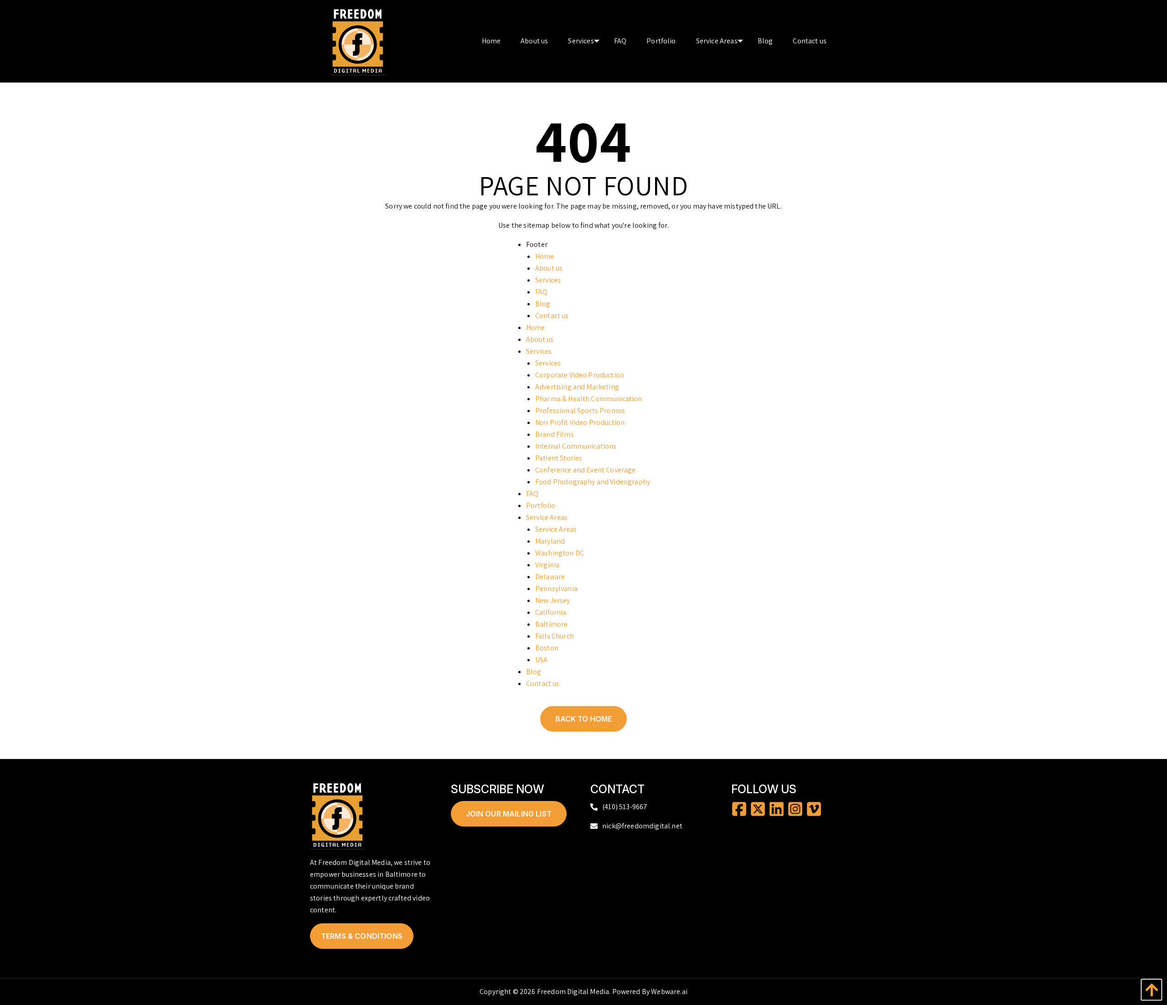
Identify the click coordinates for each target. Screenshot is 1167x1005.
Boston (546, 648)
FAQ (541, 292)
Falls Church (554, 636)
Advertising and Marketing (577, 387)
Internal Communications (576, 446)
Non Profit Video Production (580, 422)
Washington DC (559, 553)
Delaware (550, 576)
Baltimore (551, 624)
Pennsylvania (556, 588)
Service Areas (547, 517)
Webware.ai (669, 991)
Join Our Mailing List (509, 813)
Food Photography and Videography (592, 482)
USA (541, 660)
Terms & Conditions (362, 936)
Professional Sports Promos (580, 410)
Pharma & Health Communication (588, 398)
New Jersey (552, 600)
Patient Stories (558, 458)
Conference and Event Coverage (585, 470)
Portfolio (540, 505)
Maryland (550, 541)
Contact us (552, 315)
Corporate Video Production (579, 375)
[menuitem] (491, 41)
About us (549, 268)
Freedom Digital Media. (574, 991)
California (551, 612)
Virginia (547, 565)
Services (548, 280)
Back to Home (583, 718)
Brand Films (554, 434)
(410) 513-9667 (624, 806)
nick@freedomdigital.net (642, 826)
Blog (543, 304)
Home (544, 256)
